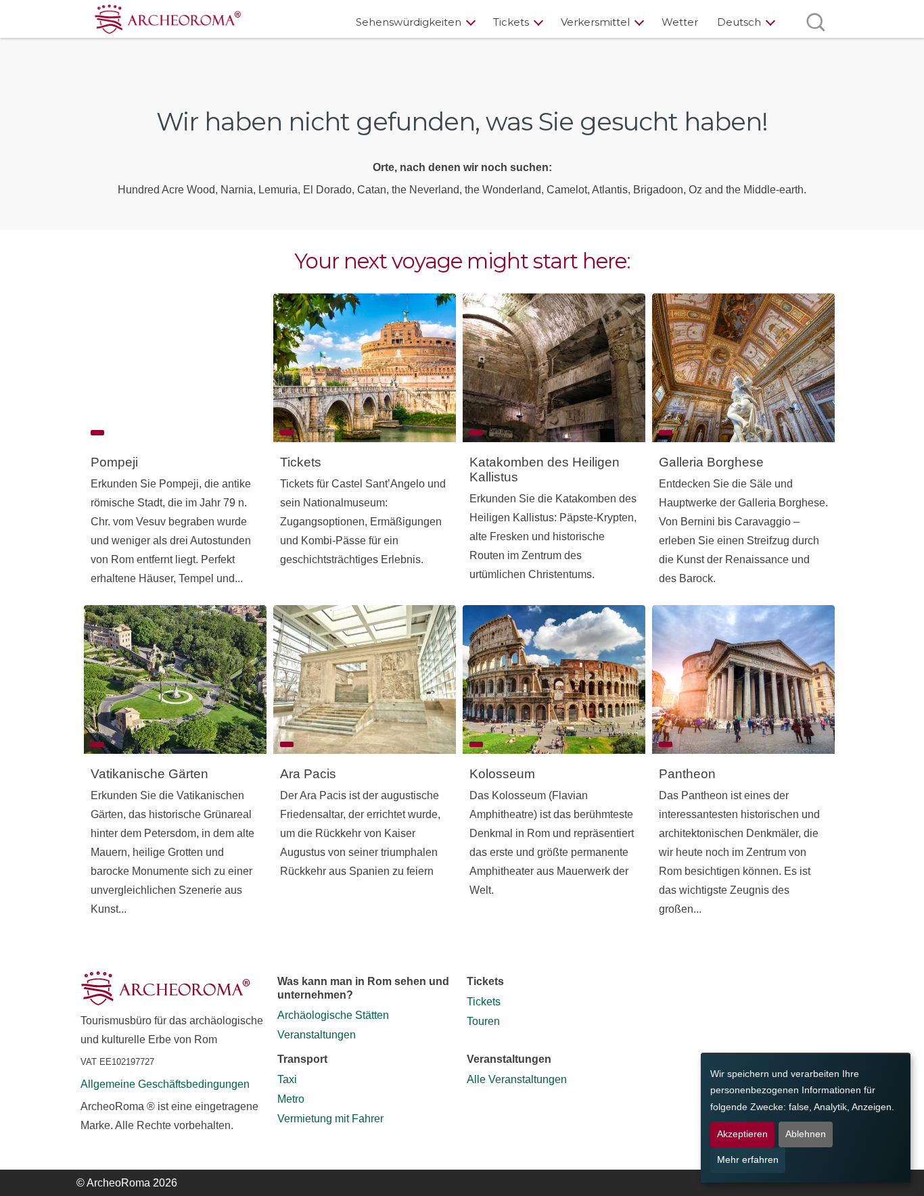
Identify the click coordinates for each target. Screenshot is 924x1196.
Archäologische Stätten (333, 1015)
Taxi (287, 1079)
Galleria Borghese (711, 462)
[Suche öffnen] (815, 22)
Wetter (680, 22)
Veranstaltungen (316, 1034)
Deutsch (739, 22)
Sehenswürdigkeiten (408, 22)
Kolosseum (502, 774)
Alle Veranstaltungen (517, 1079)
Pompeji (114, 462)
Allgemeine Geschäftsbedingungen (165, 1084)
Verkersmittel (595, 22)
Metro (290, 1099)
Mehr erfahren (748, 1160)
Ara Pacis (308, 774)
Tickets (511, 22)
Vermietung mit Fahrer (330, 1118)
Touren (483, 1021)
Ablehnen (805, 1134)
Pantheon (687, 774)
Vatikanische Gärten (149, 774)
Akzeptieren (742, 1134)
